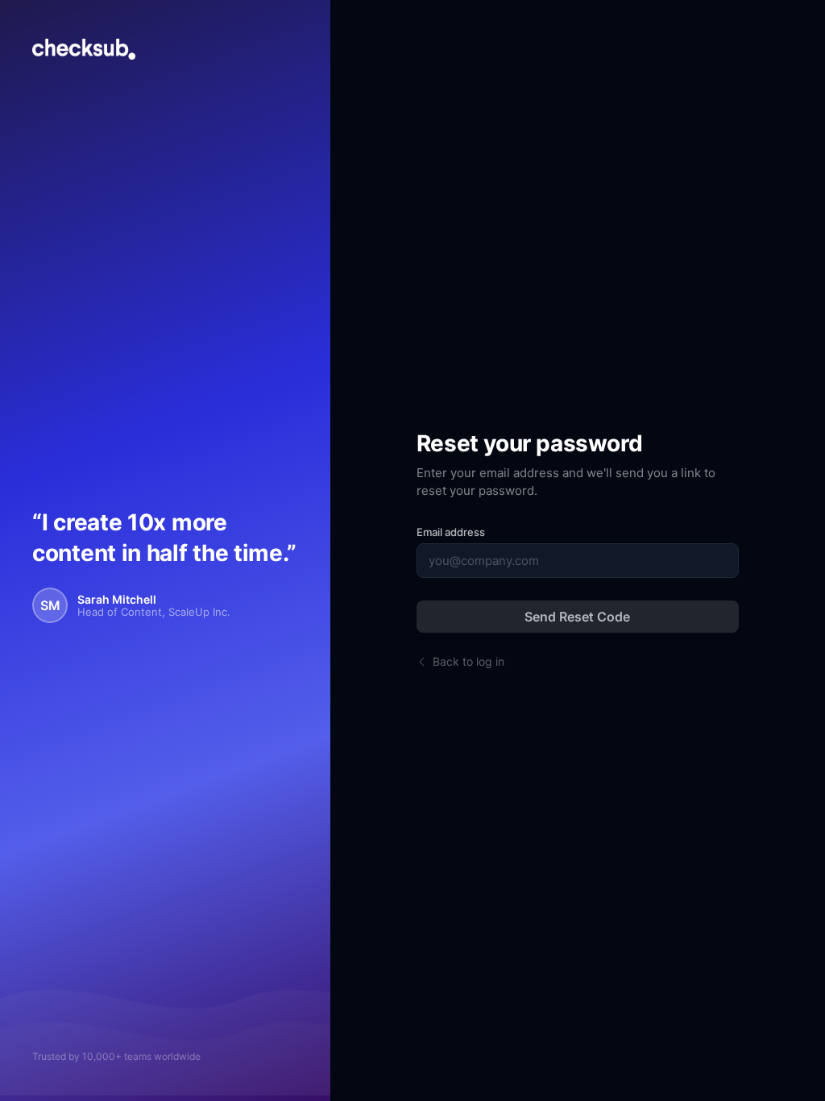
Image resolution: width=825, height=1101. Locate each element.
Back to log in (468, 661)
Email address (451, 532)
